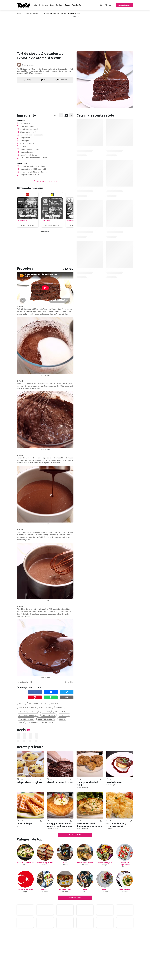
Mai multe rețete (75, 835)
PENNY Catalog (22, 220)
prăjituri (54, 703)
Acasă (19, 13)
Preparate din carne (85, 862)
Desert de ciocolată (46, 719)
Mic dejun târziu (65, 889)
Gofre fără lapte (24, 823)
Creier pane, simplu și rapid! (87, 783)
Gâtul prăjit (60, 711)
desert (21, 703)
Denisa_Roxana (28, 65)
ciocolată (46, 711)
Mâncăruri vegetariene (124, 863)
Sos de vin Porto (114, 782)
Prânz (65, 862)
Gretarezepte (111, 785)
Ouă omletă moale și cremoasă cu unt (116, 824)
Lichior (62, 719)
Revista (68, 5)
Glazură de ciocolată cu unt (60, 782)
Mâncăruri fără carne (25, 862)
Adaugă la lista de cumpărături (46, 181)
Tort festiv (64, 715)
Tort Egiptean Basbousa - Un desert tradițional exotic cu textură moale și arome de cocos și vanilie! (60, 824)
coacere (59, 707)
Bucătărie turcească (25, 889)
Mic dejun (45, 889)
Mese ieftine (46, 707)
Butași (21, 723)
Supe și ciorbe (124, 889)
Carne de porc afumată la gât (41, 723)
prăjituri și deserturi (27, 707)
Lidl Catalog (46, 220)
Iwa (18, 785)
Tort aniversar (48, 715)
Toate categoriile (75, 897)
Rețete (52, 5)
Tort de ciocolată (26, 719)
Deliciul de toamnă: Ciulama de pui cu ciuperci (89, 824)
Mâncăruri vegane (105, 862)
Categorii (36, 5)
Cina (85, 889)
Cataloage (59, 5)
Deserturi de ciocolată (28, 715)
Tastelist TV (76, 5)
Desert (104, 889)
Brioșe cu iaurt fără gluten (29, 782)
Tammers (109, 828)
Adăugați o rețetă (124, 5)
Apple (34, 711)
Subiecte (45, 5)
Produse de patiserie (30, 13)
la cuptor (23, 711)
